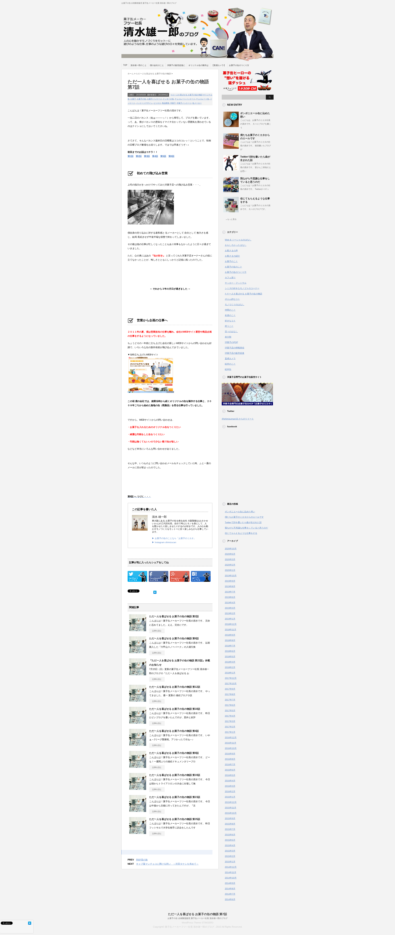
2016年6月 (230, 770)
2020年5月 (230, 554)
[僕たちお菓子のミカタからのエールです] (231, 147)
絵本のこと (230, 364)
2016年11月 (230, 743)
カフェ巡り (230, 277)
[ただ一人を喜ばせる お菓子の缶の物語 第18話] (137, 722)
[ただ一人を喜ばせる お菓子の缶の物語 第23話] (137, 810)
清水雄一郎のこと (139, 65)
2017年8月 (230, 694)
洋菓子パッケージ (184, 103)
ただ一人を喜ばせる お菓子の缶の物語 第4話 (174, 731)
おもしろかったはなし (235, 245)
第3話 (147, 156)
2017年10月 (231, 683)
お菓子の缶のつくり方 (239, 65)
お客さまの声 (231, 250)
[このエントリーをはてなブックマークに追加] (154, 591)
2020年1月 (230, 570)
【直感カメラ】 (219, 65)
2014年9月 (230, 883)
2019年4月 (230, 602)
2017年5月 (230, 710)
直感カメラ (230, 358)
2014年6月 (230, 899)
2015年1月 (230, 861)
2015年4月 (230, 845)
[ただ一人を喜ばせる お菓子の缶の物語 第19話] (137, 788)
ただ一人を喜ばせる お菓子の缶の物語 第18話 (174, 709)
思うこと (229, 326)
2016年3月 (230, 786)
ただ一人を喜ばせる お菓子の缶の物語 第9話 (174, 753)
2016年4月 (230, 780)
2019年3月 (230, 608)
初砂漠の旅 (142, 859)
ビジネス (157, 103)
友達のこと (230, 315)
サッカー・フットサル (235, 283)
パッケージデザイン (144, 103)
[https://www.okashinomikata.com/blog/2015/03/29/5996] (201, 579)
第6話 (171, 156)
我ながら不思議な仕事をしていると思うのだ (246, 528)
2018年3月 (230, 662)
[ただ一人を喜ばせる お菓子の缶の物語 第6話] (137, 652)
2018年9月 (230, 635)
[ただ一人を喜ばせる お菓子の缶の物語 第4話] (137, 744)
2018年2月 (230, 667)
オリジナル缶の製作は (198, 65)
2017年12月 (231, 678)
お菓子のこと (231, 261)
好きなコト (230, 320)
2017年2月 (230, 726)
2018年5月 (230, 656)
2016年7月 (230, 764)
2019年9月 (230, 581)
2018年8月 (230, 640)
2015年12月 (231, 802)
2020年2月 (230, 565)
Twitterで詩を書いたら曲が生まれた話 (243, 522)
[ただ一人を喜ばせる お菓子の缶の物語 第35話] (137, 833)
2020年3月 (230, 559)
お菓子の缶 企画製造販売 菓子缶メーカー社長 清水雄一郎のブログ (198, 918)
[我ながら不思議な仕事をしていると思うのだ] (231, 191)
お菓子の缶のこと (233, 267)
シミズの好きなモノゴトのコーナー (242, 288)
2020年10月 (231, 548)
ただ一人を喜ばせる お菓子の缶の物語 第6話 (174, 638)
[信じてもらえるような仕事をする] (231, 211)
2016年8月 (230, 759)
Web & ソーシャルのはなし (238, 240)
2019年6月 (230, 597)
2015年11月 (230, 807)
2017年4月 (230, 716)
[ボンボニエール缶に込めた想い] (231, 126)
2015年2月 (230, 856)
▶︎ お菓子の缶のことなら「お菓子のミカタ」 (174, 538)
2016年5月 (230, 775)
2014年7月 (230, 894)
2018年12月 (231, 624)
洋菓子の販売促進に (176, 65)
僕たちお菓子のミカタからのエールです (244, 517)
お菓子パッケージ (154, 99)
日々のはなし (231, 331)
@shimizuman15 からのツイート (238, 419)
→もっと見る (231, 219)
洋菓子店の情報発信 (234, 347)
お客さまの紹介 (232, 256)
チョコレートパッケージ (185, 99)
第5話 (163, 156)
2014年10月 (231, 878)
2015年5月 (230, 840)
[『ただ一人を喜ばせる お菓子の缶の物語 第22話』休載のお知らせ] (137, 674)
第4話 (155, 156)
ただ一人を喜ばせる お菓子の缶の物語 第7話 (197, 914)
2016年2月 (230, 791)
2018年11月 (230, 629)
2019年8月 (230, 586)
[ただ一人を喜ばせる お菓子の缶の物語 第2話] (137, 630)
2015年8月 (230, 824)
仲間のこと (230, 310)
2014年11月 (230, 872)
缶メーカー (197, 103)
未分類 (228, 337)
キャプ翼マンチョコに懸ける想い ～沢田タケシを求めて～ (167, 864)
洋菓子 (173, 103)
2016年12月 (231, 737)
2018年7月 (230, 646)
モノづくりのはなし (234, 304)
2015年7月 (230, 829)
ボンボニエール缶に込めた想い (240, 511)
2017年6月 (230, 705)
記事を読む (157, 631)
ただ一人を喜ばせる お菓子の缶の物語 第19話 (174, 775)
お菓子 (133, 99)
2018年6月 (230, 651)
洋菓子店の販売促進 (234, 353)
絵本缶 (228, 369)
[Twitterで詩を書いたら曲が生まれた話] (231, 169)
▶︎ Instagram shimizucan (164, 542)
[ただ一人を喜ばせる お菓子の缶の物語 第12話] (137, 700)
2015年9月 (230, 818)
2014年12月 (231, 867)
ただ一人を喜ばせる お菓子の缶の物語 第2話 (174, 616)
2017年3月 (230, 721)
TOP (125, 65)
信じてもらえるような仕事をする (241, 533)
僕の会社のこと (157, 65)
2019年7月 (230, 592)
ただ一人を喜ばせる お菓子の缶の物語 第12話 (174, 687)
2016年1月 (230, 797)
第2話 (139, 156)
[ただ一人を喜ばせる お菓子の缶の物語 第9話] (137, 766)
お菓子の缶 (141, 99)
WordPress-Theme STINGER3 (197, 922)
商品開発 (165, 103)
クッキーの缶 (168, 99)
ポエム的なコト (232, 299)
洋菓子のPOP (231, 342)
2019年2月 (230, 613)
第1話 (130, 156)
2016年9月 (230, 753)
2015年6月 (230, 834)
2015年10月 (231, 813)
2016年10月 (231, 748)
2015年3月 (230, 851)
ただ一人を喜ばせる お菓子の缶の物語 (187, 95)
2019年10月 (231, 575)
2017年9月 (230, 689)
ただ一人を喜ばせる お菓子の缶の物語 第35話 (174, 819)
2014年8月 (230, 888)
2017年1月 (230, 732)
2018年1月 (230, 672)
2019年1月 (230, 619)
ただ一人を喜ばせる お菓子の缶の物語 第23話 (174, 797)
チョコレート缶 (202, 99)
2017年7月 (230, 699)
